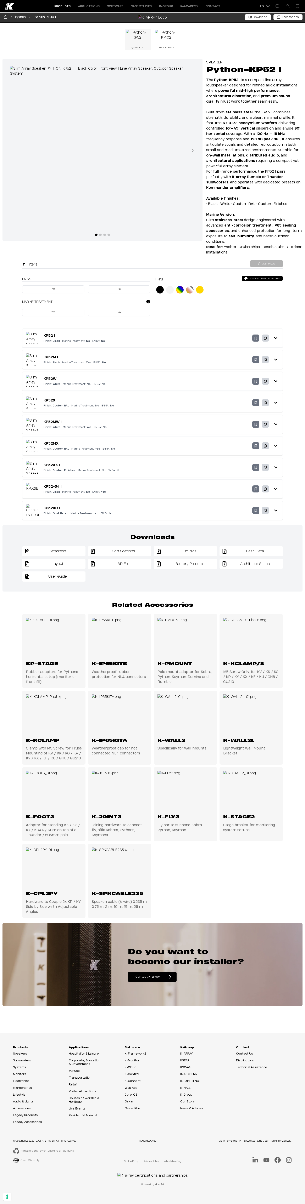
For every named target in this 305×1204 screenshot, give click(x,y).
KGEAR (184, 1060)
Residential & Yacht (83, 1115)
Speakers (20, 1053)
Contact (213, 6)
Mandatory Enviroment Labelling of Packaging (47, 1151)
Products (20, 1047)
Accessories (22, 1108)
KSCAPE (186, 1067)
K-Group (187, 1047)
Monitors (19, 1074)
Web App (131, 1087)
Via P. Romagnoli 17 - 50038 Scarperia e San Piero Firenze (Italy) (255, 1141)
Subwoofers (22, 1060)
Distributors (245, 1060)
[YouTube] (266, 1160)
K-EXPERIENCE (190, 1081)
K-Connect (133, 1081)
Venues (74, 1070)
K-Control (132, 1074)
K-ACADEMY (189, 6)
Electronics (21, 1081)
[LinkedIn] (255, 1160)
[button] (62, 6)
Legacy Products (25, 1115)
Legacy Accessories (27, 1122)
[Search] (277, 6)
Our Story (187, 1101)
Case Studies (141, 6)
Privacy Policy (151, 1161)
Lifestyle (19, 1094)
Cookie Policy (131, 1161)
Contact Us (244, 1053)
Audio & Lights (23, 1101)
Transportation (80, 1077)
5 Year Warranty (30, 1160)
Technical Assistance (251, 1067)
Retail (73, 1084)
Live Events (77, 1108)
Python (20, 17)
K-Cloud (130, 1067)
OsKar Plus (132, 1108)
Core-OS (131, 1094)
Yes (53, 289)
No (119, 289)
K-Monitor (132, 1060)
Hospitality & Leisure (84, 1053)
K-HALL (185, 1087)
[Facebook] (277, 1160)
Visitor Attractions (82, 1091)
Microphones (22, 1087)
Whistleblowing (172, 1161)
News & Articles (191, 1108)
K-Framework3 (135, 1053)
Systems (19, 1067)
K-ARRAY (186, 1053)
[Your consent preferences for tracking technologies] (7, 1197)
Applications (79, 1047)
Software (132, 1047)
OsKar (129, 1101)
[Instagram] (289, 1160)
